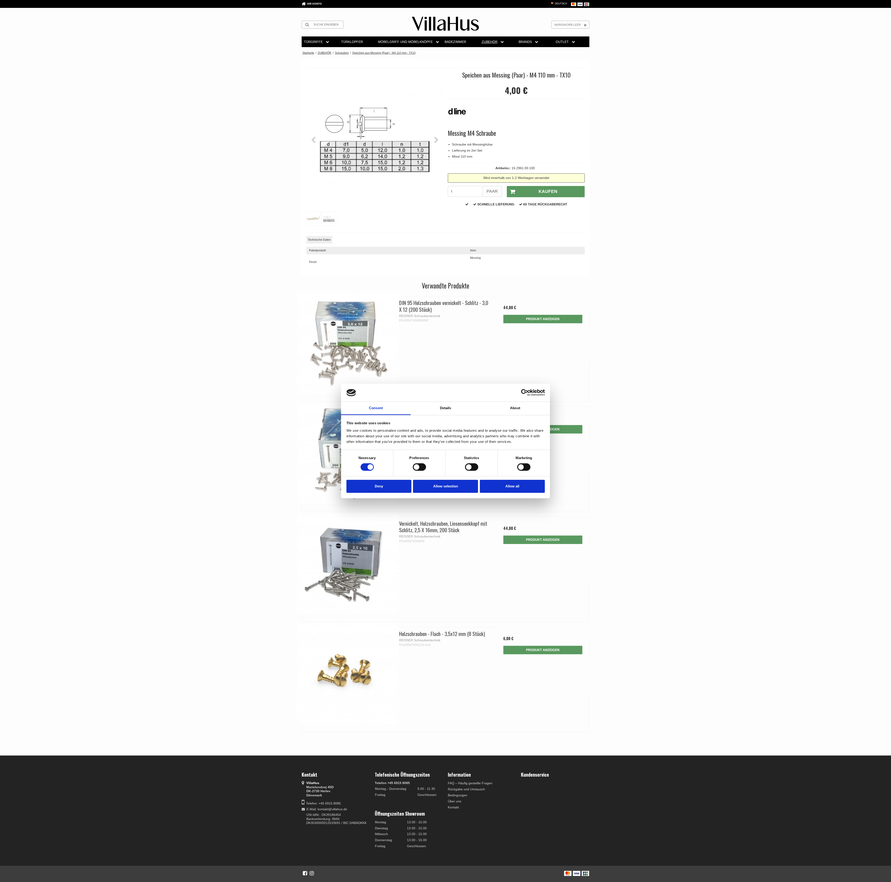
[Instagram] (312, 873)
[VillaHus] (445, 24)
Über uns (454, 801)
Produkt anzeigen (542, 319)
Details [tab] (445, 408)
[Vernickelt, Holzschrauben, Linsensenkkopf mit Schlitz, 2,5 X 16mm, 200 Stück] (348, 563)
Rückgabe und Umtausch (466, 789)
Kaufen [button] (548, 191)
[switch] (419, 467)
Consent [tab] (376, 408)
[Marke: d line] (459, 113)
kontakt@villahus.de (332, 809)
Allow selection (445, 486)
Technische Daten (319, 239)
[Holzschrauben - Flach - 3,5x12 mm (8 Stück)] (348, 673)
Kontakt (453, 807)
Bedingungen (457, 795)
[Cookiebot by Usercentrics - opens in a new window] (524, 392)
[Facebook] (305, 873)
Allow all (512, 486)
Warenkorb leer (567, 24)
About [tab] (515, 408)
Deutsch (560, 3)
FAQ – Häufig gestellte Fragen (470, 783)
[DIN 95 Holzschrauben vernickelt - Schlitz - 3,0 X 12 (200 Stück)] (348, 342)
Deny (379, 486)
